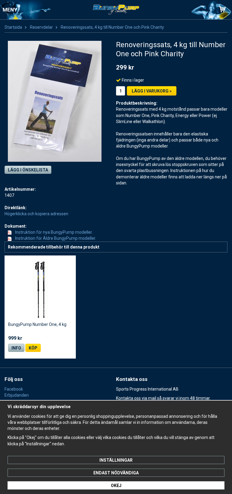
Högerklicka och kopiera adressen (36, 213)
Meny (10, 10)
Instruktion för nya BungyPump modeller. (53, 232)
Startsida (13, 27)
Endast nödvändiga (116, 472)
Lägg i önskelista (28, 169)
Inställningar (116, 460)
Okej (116, 485)
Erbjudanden (17, 395)
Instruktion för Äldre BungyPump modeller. (55, 238)
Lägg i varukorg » (152, 91)
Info (16, 348)
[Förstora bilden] (55, 100)
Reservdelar (41, 27)
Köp (33, 348)
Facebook (14, 389)
